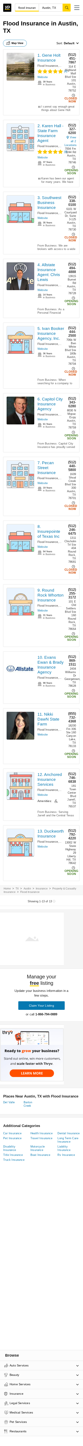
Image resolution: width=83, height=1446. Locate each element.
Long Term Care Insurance (67, 1140)
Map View (17, 43)
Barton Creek (28, 1104)
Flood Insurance (47, 65)
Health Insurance (41, 1133)
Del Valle (9, 1102)
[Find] (67, 7)
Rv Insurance (66, 1155)
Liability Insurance (63, 1148)
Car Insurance (12, 1133)
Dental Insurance (68, 1133)
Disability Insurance (9, 1148)
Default (69, 43)
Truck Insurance (13, 1159)
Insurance (42, 888)
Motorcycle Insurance (37, 1148)
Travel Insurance (41, 1138)
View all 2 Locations (70, 141)
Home (7, 888)
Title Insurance (13, 1155)
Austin (27, 888)
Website (42, 77)
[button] (76, 8)
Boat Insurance (40, 1155)
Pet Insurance (12, 1138)
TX (17, 888)
